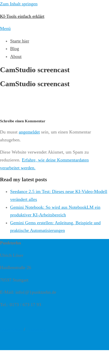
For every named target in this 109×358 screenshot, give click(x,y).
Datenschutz (11, 329)
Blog (14, 48)
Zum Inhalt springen (19, 3)
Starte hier (19, 40)
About (16, 56)
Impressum (36, 329)
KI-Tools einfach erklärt (22, 16)
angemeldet (29, 132)
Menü (5, 28)
